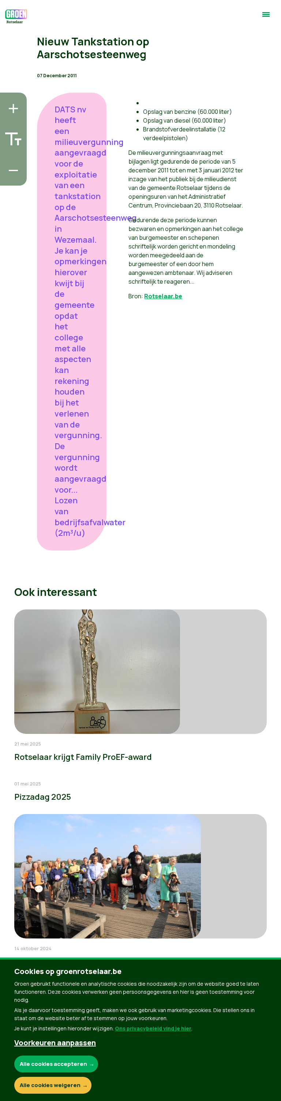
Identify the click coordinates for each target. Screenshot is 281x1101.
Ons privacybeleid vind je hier (153, 1028)
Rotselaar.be (163, 296)
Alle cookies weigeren (50, 1085)
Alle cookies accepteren (53, 1064)
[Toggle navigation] (266, 17)
